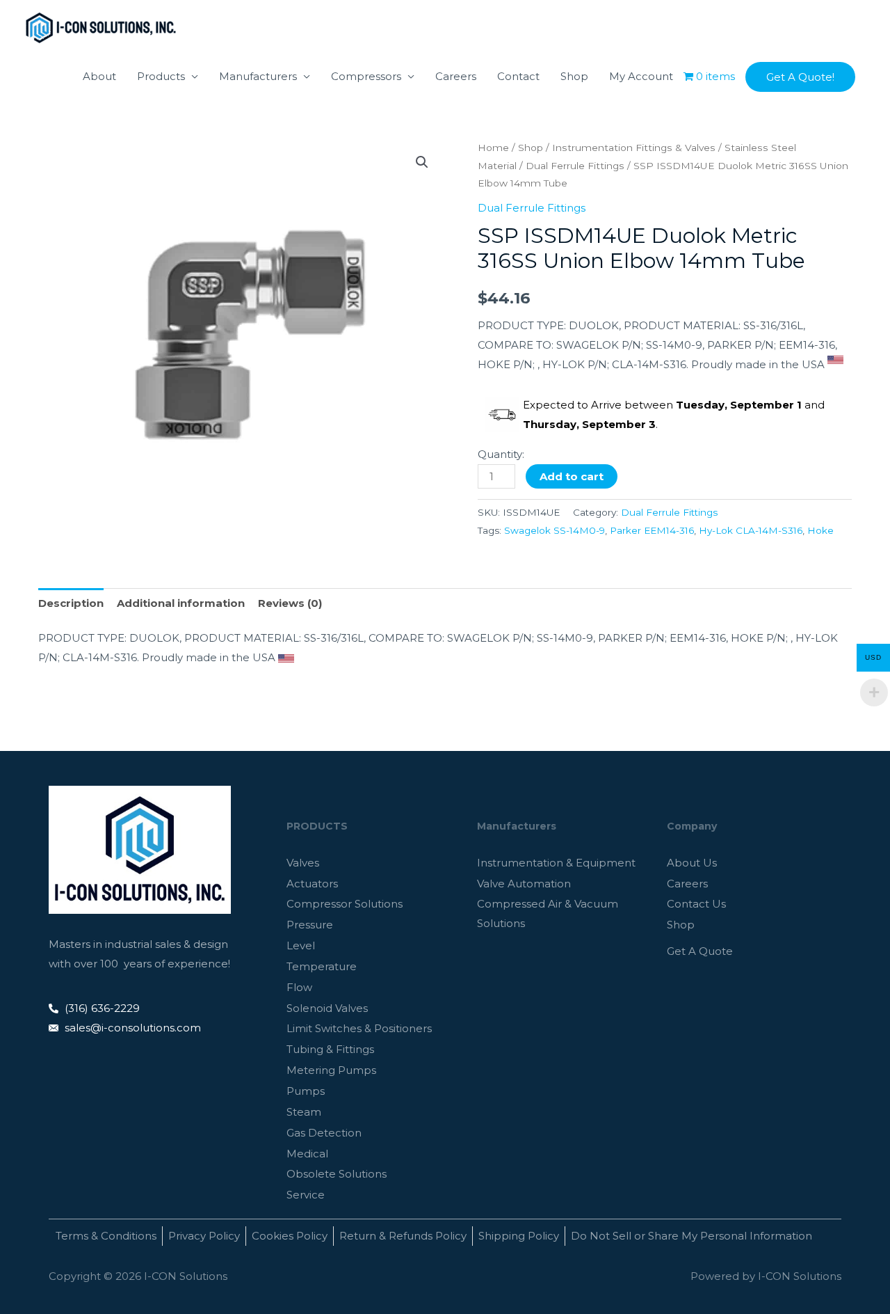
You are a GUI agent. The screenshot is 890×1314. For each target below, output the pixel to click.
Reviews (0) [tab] (290, 603)
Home (493, 147)
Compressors (366, 76)
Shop (574, 76)
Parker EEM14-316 (652, 530)
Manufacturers (258, 76)
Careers (455, 76)
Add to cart (572, 476)
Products (161, 76)
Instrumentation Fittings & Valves (633, 147)
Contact (518, 76)
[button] (800, 77)
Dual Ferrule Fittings (575, 165)
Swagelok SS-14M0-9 (554, 530)
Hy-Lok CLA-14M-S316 (750, 530)
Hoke (820, 530)
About (99, 76)
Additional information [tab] (181, 603)
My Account (641, 76)
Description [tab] (71, 603)
